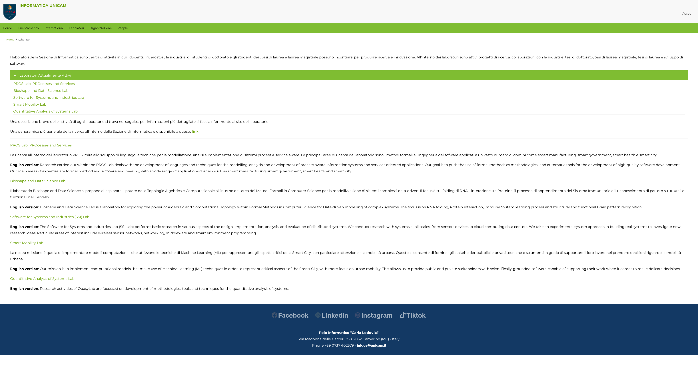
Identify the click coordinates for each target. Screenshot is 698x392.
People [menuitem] (123, 28)
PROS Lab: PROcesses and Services (44, 83)
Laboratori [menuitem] (76, 28)
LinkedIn (335, 315)
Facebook (293, 315)
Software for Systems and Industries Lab (48, 97)
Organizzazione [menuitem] (101, 28)
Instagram (377, 315)
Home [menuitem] (7, 28)
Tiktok (416, 315)
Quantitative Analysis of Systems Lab (45, 111)
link (195, 131)
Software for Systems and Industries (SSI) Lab (49, 217)
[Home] (10, 12)
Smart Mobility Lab (29, 104)
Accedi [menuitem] (687, 13)
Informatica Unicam (42, 5)
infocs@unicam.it (371, 345)
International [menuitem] (54, 28)
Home (10, 39)
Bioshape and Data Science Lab (41, 90)
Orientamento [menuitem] (28, 28)
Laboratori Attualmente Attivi (45, 75)
